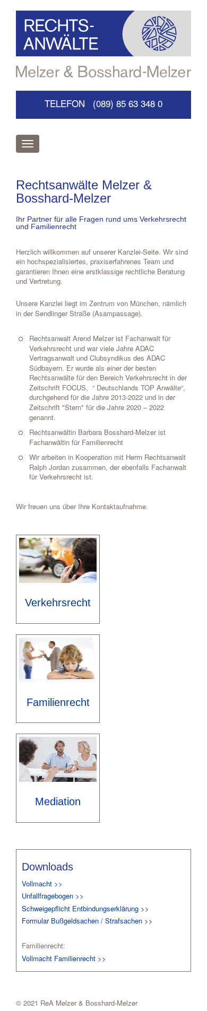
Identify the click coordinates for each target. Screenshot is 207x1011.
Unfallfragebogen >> (53, 896)
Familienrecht (58, 702)
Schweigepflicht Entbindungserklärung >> (85, 908)
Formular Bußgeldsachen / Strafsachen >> (87, 921)
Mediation (58, 801)
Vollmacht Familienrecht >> (64, 958)
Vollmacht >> (42, 883)
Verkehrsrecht (58, 602)
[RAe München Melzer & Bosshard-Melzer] (103, 44)
